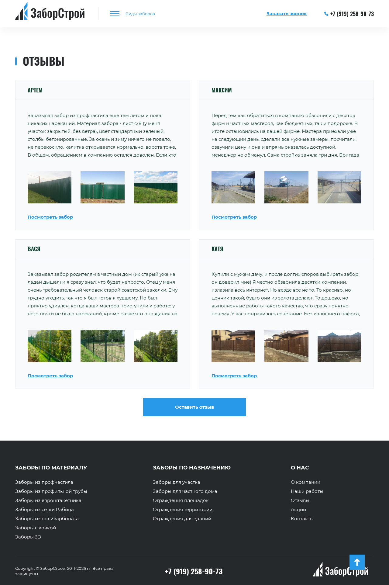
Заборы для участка (176, 482)
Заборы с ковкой (35, 528)
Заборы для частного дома (185, 491)
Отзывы (300, 500)
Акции (298, 509)
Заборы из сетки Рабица (44, 509)
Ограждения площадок (181, 500)
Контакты (302, 518)
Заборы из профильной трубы (51, 491)
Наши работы (307, 491)
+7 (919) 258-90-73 (352, 14)
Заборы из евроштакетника (48, 500)
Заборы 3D (28, 537)
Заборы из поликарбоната (47, 518)
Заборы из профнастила (44, 482)
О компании (305, 482)
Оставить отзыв (194, 407)
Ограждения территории (182, 509)
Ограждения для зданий (182, 518)
